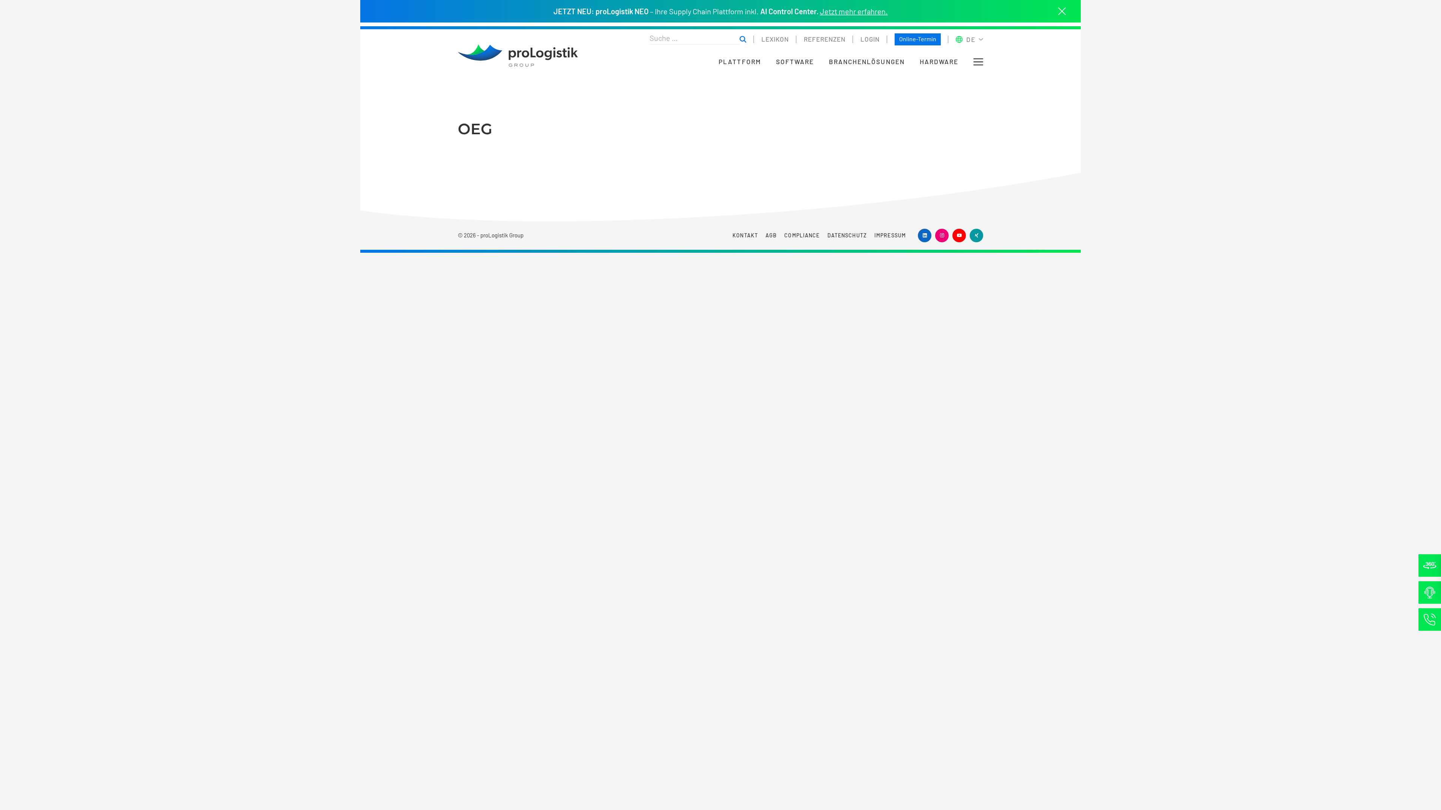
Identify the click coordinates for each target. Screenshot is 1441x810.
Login (870, 39)
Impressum (890, 235)
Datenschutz (847, 235)
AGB (771, 235)
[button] (978, 62)
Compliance (802, 235)
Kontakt (745, 235)
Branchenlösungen (867, 61)
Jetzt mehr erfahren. (854, 11)
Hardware (939, 61)
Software (795, 61)
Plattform (740, 61)
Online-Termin (917, 38)
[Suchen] (743, 40)
